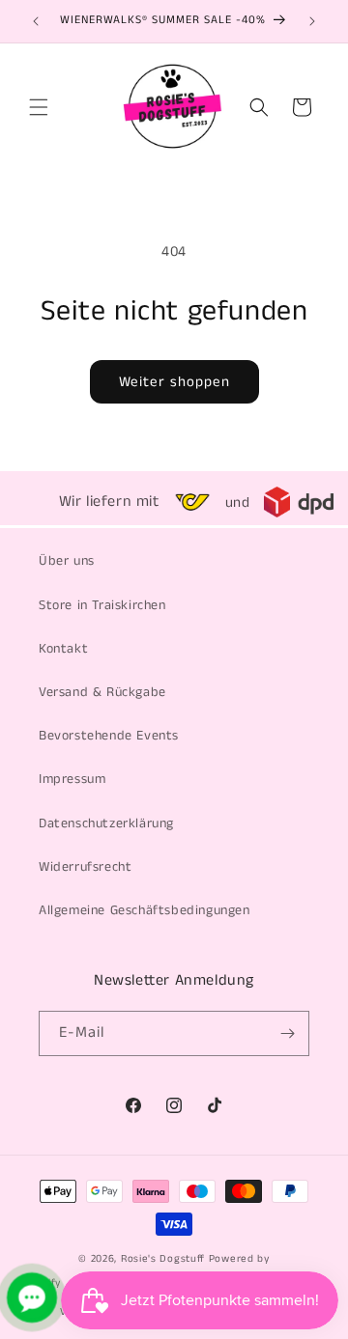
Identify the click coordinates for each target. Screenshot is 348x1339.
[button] (38, 107)
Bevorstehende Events (109, 735)
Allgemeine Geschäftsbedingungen (144, 910)
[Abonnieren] (287, 1033)
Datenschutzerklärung (106, 823)
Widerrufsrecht (85, 867)
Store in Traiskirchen (102, 605)
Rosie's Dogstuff (163, 1259)
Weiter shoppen (174, 382)
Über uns (67, 561)
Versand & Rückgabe (102, 692)
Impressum (72, 779)
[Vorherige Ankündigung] (35, 21)
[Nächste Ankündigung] (312, 21)
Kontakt (63, 648)
